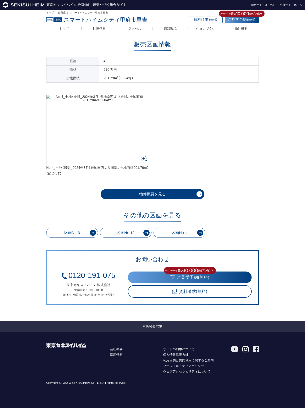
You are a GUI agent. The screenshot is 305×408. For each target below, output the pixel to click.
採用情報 (116, 354)
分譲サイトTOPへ (291, 4)
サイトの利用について (179, 349)
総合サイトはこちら (263, 4)
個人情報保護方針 (175, 354)
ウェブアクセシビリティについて (187, 371)
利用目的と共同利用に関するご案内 (188, 360)
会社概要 (116, 349)
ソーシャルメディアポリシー (183, 366)
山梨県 (62, 12)
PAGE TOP (154, 326)
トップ (50, 12)
